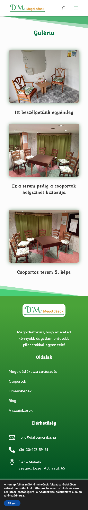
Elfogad (12, 503)
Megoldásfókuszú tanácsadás (33, 371)
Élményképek (20, 391)
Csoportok (17, 381)
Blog (12, 401)
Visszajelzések (21, 410)
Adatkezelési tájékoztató (55, 492)
